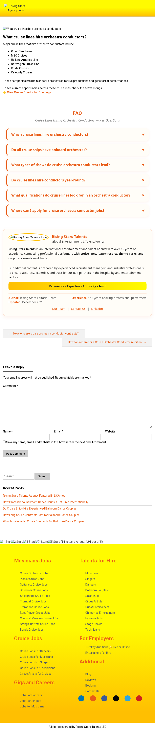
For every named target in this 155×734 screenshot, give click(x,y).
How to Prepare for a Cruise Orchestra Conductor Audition (105, 342)
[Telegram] (128, 698)
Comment (10, 385)
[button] (103, 8)
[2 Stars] (17, 542)
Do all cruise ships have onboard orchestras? (49, 149)
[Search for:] (19, 476)
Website (110, 431)
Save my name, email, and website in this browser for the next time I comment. (56, 442)
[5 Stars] (54, 542)
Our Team (58, 309)
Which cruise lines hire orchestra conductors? (49, 134)
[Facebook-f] (104, 698)
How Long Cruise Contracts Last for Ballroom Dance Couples (41, 515)
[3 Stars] (29, 542)
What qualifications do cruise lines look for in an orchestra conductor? (70, 195)
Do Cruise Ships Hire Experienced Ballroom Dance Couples (39, 508)
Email (58, 431)
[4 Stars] (42, 542)
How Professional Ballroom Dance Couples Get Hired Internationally (45, 502)
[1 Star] (5, 542)
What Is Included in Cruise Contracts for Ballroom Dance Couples (43, 521)
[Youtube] (139, 698)
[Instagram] (93, 698)
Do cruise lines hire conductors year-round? (48, 180)
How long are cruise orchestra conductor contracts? (46, 333)
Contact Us (78, 309)
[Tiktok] (116, 698)
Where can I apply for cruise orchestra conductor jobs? (57, 210)
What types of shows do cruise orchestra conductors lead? (60, 165)
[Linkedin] (81, 698)
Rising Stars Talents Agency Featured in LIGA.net (34, 495)
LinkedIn (97, 309)
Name (8, 431)
